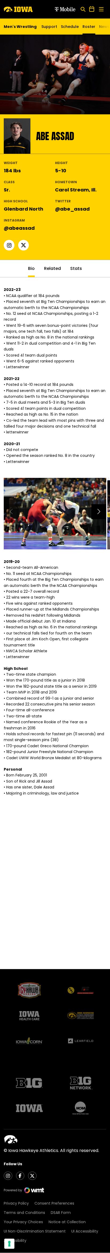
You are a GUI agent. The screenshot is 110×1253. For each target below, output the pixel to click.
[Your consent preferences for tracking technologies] (9, 1244)
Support (49, 26)
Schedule (70, 26)
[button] (98, 511)
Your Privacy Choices (23, 1222)
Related (52, 268)
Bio (31, 268)
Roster (88, 26)
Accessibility (15, 1240)
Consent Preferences (54, 1203)
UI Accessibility (84, 1231)
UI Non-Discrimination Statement (35, 1231)
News (104, 26)
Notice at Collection (67, 1222)
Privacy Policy (16, 1203)
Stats (76, 268)
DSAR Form (61, 1212)
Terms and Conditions (24, 1212)
